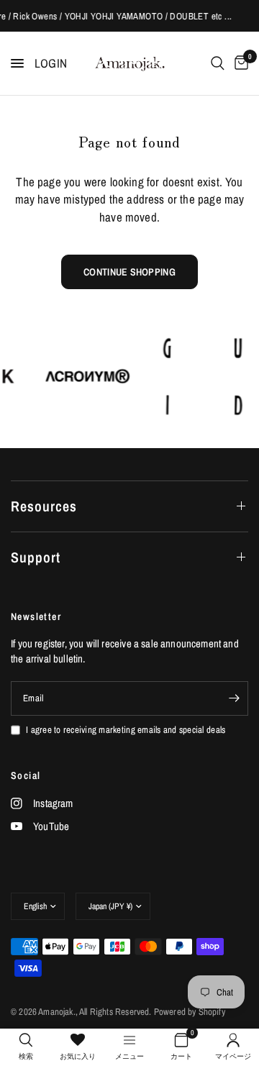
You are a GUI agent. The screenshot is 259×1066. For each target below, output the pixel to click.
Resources (44, 506)
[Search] (218, 63)
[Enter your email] (233, 698)
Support (35, 557)
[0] (239, 63)
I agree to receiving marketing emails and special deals (125, 730)
